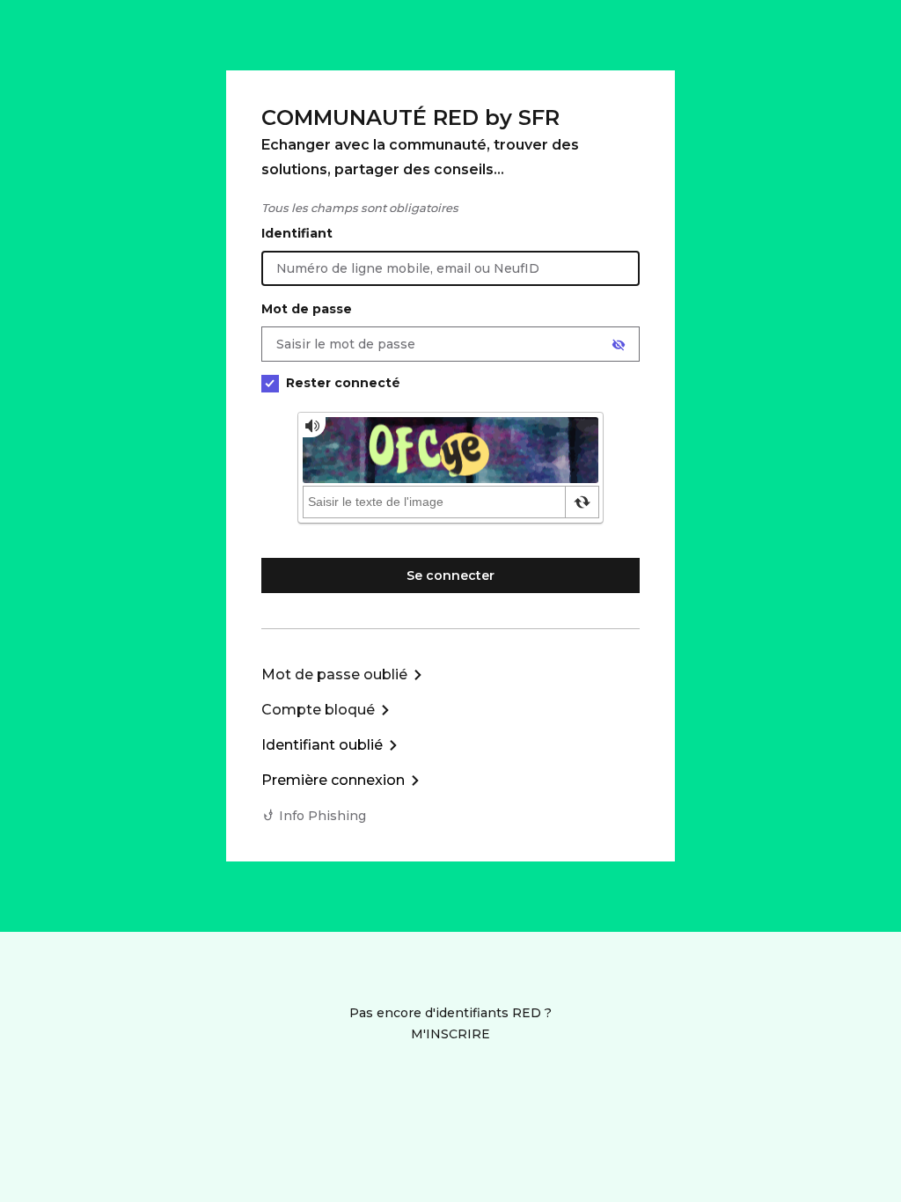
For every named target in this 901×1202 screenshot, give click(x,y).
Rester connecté (343, 383)
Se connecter (450, 575)
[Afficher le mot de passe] (619, 345)
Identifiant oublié (322, 745)
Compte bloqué (318, 709)
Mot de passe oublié (334, 674)
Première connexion (333, 780)
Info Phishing (322, 816)
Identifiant (297, 233)
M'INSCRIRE (450, 1034)
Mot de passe (306, 309)
